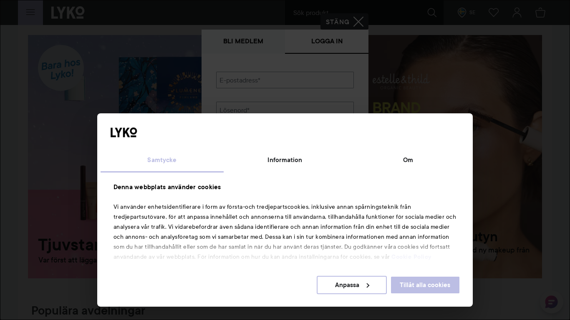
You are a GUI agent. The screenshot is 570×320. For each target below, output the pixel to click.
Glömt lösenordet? (243, 138)
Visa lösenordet (332, 123)
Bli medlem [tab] (243, 41)
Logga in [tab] (327, 41)
